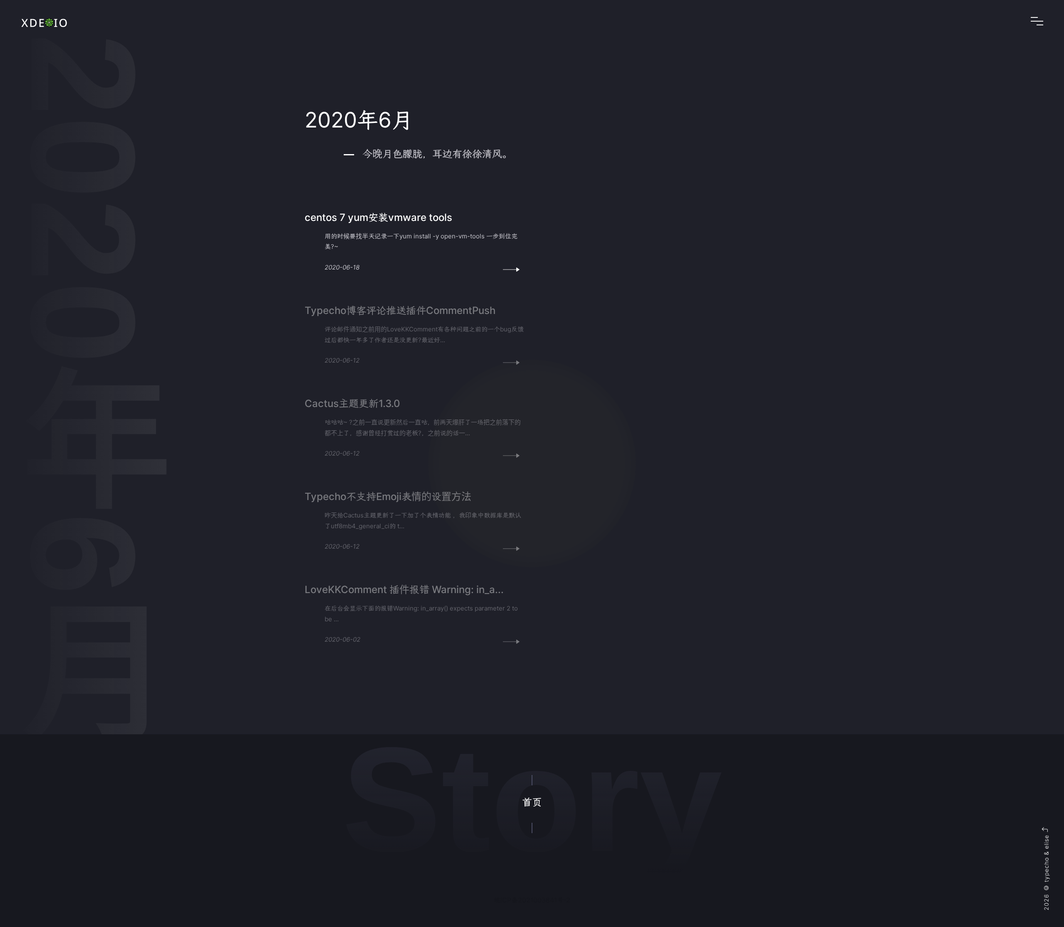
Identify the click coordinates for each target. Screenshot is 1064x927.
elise (1046, 842)
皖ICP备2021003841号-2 (532, 900)
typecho (1046, 869)
